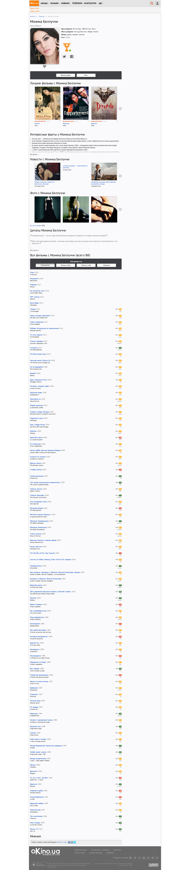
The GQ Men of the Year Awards (42, 553)
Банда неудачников (38, 759)
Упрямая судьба (36, 791)
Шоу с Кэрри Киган (37, 425)
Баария (33, 373)
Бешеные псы (35, 726)
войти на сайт (62, 842)
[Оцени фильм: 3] (38, 121)
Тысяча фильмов (36, 476)
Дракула (94, 123)
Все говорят (34, 669)
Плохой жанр (35, 701)
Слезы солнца (35, 534)
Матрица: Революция (38, 527)
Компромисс (34, 649)
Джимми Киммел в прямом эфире (43, 540)
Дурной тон (34, 643)
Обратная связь (80, 850)
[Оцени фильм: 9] (47, 121)
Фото (86, 75)
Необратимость (36, 566)
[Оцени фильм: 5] (41, 121)
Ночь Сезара (35, 823)
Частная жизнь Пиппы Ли (40, 360)
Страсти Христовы (37, 495)
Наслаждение (35, 656)
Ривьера (33, 285)
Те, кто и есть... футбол (39, 778)
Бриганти (33, 771)
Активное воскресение (39, 637)
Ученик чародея (36, 341)
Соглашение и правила (100, 850)
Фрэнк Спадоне (36, 604)
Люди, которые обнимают (40, 316)
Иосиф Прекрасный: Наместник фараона (46, 746)
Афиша (33, 765)
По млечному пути (37, 291)
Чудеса (33, 309)
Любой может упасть (38, 752)
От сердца (34, 707)
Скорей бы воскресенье (39, 675)
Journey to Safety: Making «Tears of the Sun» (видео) (50, 560)
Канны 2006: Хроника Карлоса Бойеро (45, 450)
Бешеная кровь (36, 393)
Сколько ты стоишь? (38, 457)
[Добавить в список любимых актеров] (44, 66)
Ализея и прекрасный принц (41, 720)
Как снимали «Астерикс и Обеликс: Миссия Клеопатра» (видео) (55, 572)
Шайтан (33, 431)
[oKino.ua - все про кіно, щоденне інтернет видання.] (34, 3)
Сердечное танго (36, 418)
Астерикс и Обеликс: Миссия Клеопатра (45, 579)
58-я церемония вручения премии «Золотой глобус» (50, 592)
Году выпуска (45, 265)
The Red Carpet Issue (38, 354)
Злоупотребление (37, 797)
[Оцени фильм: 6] (43, 121)
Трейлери (77, 3)
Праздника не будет (38, 662)
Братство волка (36, 585)
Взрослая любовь (37, 803)
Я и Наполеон (35, 444)
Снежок (33, 733)
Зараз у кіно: (34, 8)
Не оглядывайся (36, 367)
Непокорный (35, 624)
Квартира (66, 123)
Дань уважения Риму (38, 380)
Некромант (34, 279)
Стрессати (34, 694)
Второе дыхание (36, 405)
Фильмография (65, 75)
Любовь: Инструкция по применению (44, 328)
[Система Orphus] (154, 864)
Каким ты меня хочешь (39, 682)
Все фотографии (35, 225)
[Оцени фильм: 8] (46, 121)
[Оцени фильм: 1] (35, 121)
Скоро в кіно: (35, 11)
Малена (37, 123)
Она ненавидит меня (38, 502)
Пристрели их (35, 399)
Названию (106, 265)
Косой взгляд (35, 810)
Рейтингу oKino (66, 265)
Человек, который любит (39, 386)
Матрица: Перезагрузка (39, 521)
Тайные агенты (36, 489)
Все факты (33, 154)
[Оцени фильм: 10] (49, 121)
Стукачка (33, 348)
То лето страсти (36, 335)
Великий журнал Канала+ (40, 515)
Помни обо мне (36, 547)
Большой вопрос (36, 508)
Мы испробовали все (38, 611)
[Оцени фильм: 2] (37, 121)
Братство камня (36, 438)
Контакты (117, 850)
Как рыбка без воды (38, 630)
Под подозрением (37, 617)
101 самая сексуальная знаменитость (45, 482)
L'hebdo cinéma (36, 470)
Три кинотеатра (36, 816)
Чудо (32, 272)
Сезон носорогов (36, 322)
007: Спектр (34, 297)
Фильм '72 (34, 829)
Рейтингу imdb (86, 265)
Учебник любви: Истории (39, 412)
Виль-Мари (34, 303)
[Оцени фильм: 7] (44, 121)
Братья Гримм (35, 463)
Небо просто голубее (38, 739)
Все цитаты (34, 250)
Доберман (34, 688)
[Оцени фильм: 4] (40, 121)
